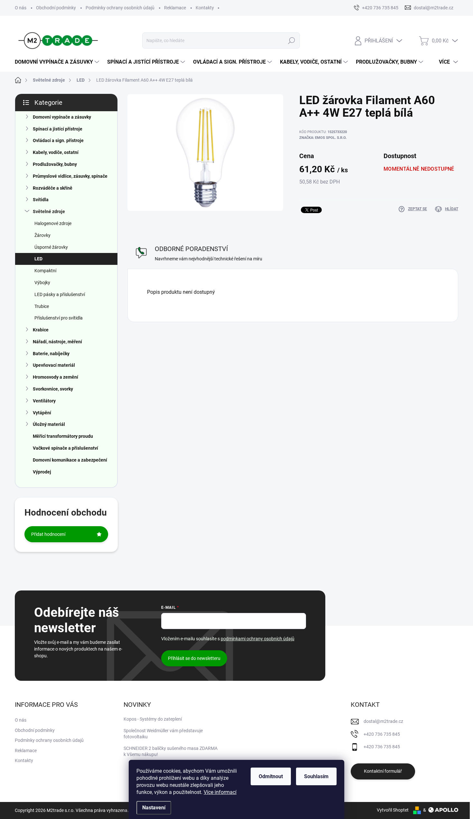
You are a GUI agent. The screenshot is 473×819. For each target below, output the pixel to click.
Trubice (41, 306)
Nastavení (153, 808)
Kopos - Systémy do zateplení (153, 719)
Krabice (41, 329)
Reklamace (175, 7)
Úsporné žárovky (51, 247)
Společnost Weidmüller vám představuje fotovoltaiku (163, 734)
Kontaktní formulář (383, 771)
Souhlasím (316, 776)
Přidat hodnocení (48, 534)
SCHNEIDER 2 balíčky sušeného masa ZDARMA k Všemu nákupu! (171, 751)
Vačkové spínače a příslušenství (65, 448)
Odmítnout (271, 776)
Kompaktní (45, 270)
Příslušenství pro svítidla (58, 317)
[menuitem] (58, 62)
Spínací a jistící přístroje (57, 128)
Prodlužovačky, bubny (55, 164)
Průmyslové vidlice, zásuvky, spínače (70, 176)
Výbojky (42, 282)
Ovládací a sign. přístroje (58, 140)
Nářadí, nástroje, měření (57, 341)
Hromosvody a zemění (55, 377)
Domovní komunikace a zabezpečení (70, 460)
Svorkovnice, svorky (53, 389)
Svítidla (41, 199)
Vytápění (42, 412)
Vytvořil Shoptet (393, 810)
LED (38, 258)
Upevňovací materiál (54, 365)
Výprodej (42, 471)
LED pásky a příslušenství (59, 294)
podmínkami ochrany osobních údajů (257, 638)
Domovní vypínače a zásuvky (62, 117)
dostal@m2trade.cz (383, 721)
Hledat (291, 40)
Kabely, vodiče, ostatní (56, 152)
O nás (20, 7)
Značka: (323, 138)
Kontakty (205, 7)
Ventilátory (44, 400)
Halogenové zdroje (52, 223)
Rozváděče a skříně (52, 188)
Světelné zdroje (49, 211)
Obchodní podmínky (56, 7)
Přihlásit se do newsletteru (194, 658)
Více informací (220, 792)
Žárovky (42, 235)
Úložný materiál (49, 424)
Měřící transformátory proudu (63, 436)
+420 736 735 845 (382, 734)
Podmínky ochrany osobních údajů (120, 7)
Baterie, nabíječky (51, 353)
